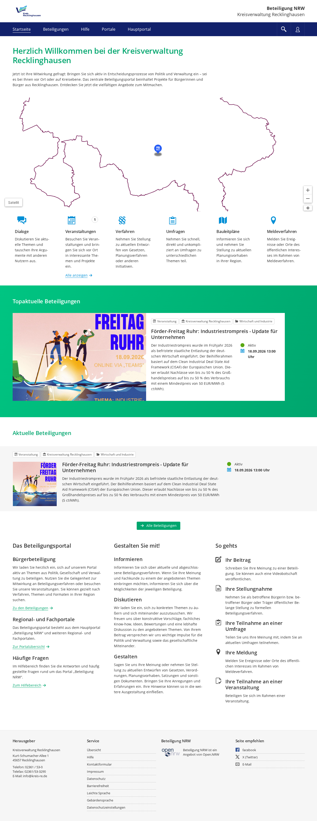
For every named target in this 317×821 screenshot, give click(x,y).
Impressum (95, 771)
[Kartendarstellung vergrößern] (308, 190)
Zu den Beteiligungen (30, 608)
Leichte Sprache (98, 793)
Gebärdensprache (100, 800)
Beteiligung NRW (286, 8)
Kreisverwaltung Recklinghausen (36, 750)
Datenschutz (96, 778)
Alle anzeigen (76, 275)
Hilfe (90, 757)
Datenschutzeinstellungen (106, 807)
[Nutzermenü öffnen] (298, 29)
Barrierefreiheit (98, 786)
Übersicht (94, 750)
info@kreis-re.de (35, 776)
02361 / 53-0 (34, 767)
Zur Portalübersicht (29, 646)
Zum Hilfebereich (27, 685)
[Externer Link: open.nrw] (171, 752)
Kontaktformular (99, 764)
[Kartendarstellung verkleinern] (308, 198)
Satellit (13, 202)
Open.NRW (211, 754)
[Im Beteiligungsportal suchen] (284, 29)
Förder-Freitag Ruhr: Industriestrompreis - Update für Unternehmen (214, 334)
